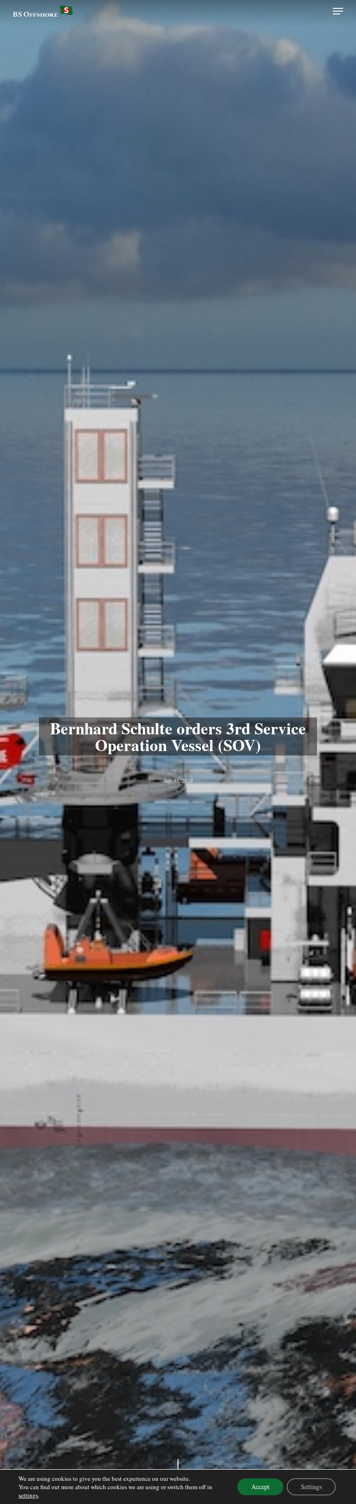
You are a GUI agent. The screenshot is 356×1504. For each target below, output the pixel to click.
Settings (311, 1486)
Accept (260, 1486)
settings (28, 1495)
